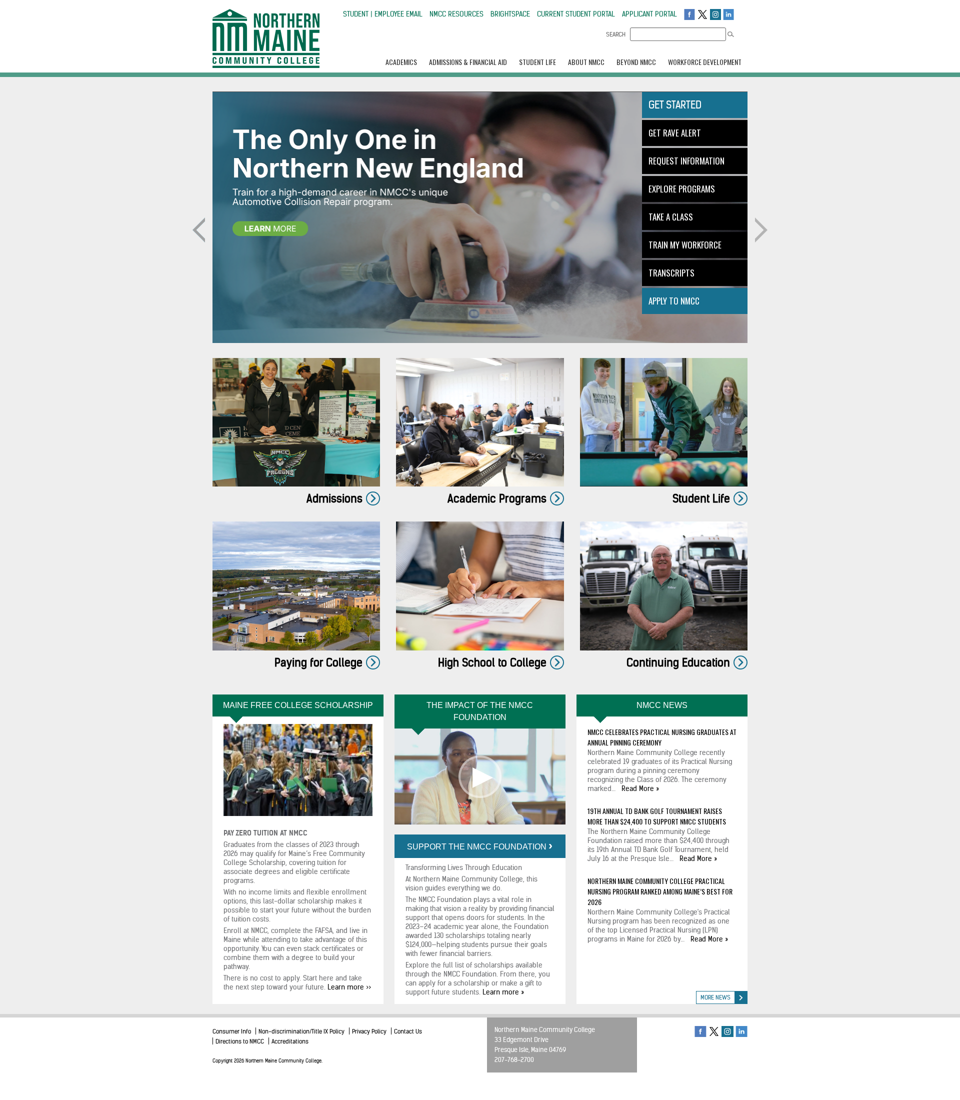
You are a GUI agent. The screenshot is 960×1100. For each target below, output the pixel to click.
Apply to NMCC (674, 300)
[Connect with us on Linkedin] (728, 14)
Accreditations (290, 1041)
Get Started (675, 104)
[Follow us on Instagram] (715, 14)
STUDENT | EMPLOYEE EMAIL (382, 14)
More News (715, 997)
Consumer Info (231, 1031)
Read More (638, 788)
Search (616, 34)
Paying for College (318, 663)
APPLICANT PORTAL (649, 14)
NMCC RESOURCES (457, 14)
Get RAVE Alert (674, 132)
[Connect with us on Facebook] (689, 14)
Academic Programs (497, 499)
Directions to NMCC (240, 1041)
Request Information (686, 160)
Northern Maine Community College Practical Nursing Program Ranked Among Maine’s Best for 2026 (660, 891)
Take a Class (670, 216)
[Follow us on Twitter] (702, 14)
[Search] (731, 34)
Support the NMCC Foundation (477, 846)
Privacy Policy (369, 1031)
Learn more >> (349, 987)
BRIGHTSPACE (510, 14)
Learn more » (503, 992)
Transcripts (671, 272)
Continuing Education (678, 663)
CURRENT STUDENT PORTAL (576, 14)
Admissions (334, 499)
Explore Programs (681, 188)
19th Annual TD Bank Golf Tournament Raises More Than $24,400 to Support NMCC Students (657, 816)
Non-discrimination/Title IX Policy (301, 1031)
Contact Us (408, 1031)
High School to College (492, 663)
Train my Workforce (685, 244)
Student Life (701, 499)
